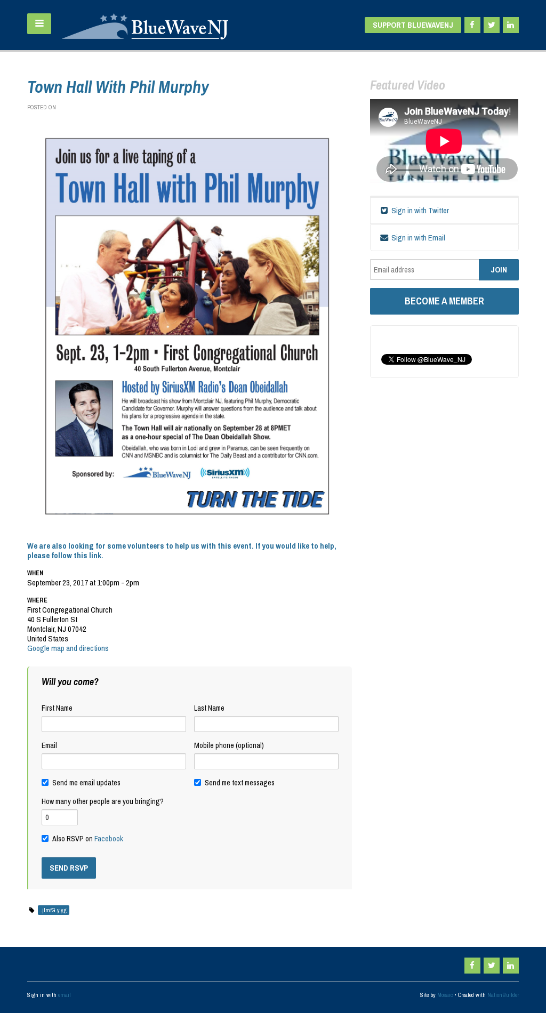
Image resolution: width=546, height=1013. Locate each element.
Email (49, 745)
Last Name (209, 708)
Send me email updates (86, 782)
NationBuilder (503, 995)
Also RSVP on (87, 838)
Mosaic (445, 995)
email (64, 995)
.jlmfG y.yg (54, 910)
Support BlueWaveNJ (413, 24)
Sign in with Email (417, 237)
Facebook (108, 838)
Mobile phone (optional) (229, 745)
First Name (57, 708)
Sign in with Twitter (419, 210)
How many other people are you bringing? (103, 801)
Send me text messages (240, 782)
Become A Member (444, 301)
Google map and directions (68, 648)
